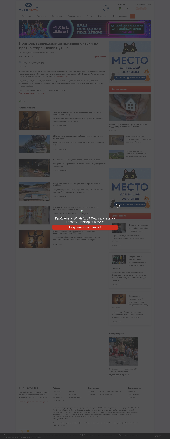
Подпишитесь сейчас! (85, 227)
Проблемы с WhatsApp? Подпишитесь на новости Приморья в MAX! (85, 220)
